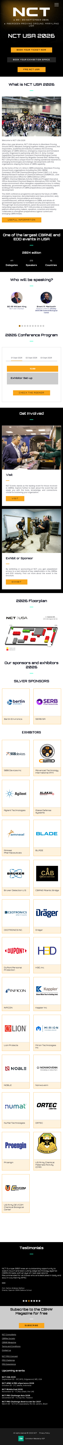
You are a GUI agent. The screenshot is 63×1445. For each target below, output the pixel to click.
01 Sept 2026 (16, 358)
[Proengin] (15, 1145)
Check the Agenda (31, 393)
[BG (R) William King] (17, 298)
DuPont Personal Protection (13, 969)
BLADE (39, 850)
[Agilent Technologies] (15, 793)
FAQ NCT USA (31, 69)
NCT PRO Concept (10, 1356)
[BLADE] (47, 833)
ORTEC (39, 1123)
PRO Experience (9, 1364)
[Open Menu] (56, 4)
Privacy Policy (44, 1433)
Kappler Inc (41, 1008)
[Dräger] (47, 913)
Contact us (6, 1350)
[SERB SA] (47, 702)
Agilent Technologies (14, 810)
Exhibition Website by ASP (35, 1439)
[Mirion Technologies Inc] (47, 1028)
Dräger (39, 930)
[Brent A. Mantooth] (46, 298)
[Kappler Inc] (47, 991)
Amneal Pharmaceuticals (13, 851)
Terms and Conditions (11, 1346)
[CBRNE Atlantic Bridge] (47, 873)
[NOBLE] (15, 1068)
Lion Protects (11, 1045)
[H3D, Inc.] (47, 951)
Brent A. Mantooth (46, 306)
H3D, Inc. (40, 968)
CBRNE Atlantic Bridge (47, 890)
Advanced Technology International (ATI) (46, 771)
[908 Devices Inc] (15, 753)
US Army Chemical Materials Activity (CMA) (45, 1164)
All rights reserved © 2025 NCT (25, 1433)
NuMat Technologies (14, 1123)
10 (43, 326)
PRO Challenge (8, 1360)
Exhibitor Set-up (21, 378)
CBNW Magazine (9, 1342)
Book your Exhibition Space (31, 60)
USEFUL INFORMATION (21, 220)
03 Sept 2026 (46, 358)
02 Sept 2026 (31, 358)
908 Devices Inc (12, 770)
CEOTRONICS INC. (13, 930)
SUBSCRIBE (31, 1325)
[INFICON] (15, 991)
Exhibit (17, 582)
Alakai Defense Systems (43, 811)
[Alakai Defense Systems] (47, 793)
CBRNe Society (8, 1338)
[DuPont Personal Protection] (15, 951)
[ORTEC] (47, 1106)
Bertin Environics (13, 719)
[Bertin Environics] (16, 702)
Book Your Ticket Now (31, 50)
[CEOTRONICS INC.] (15, 913)
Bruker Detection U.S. (15, 890)
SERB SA (40, 719)
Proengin (8, 1162)
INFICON (8, 1008)
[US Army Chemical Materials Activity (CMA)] (47, 1145)
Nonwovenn (41, 1085)
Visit (15, 499)
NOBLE (8, 1085)
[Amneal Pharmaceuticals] (15, 833)
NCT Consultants (9, 1334)
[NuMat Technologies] (15, 1106)
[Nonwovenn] (47, 1068)
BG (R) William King (16, 306)
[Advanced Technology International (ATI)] (47, 753)
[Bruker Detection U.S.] (15, 873)
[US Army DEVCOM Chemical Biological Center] (15, 1188)
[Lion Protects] (15, 1028)
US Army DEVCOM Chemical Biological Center (14, 1207)
